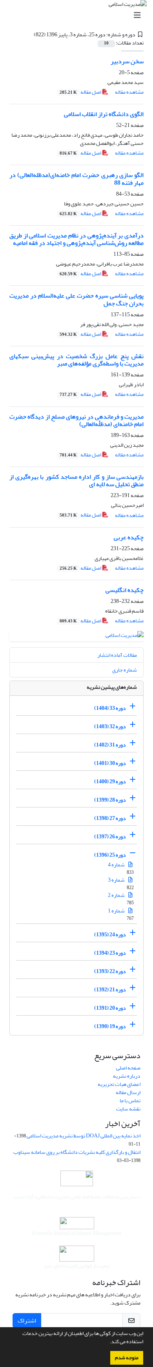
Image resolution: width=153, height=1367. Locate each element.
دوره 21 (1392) (110, 989)
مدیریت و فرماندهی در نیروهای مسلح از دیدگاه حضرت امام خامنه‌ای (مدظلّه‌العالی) (76, 420)
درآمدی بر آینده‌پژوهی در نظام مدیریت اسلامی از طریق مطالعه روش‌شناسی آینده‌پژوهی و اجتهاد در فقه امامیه (76, 239)
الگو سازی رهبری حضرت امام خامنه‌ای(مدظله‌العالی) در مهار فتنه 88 (76, 178)
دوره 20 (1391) (110, 1008)
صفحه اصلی (128, 1067)
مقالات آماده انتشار (117, 655)
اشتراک (27, 1320)
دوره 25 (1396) (110, 855)
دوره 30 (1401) (110, 763)
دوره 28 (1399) (110, 800)
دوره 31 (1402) (110, 745)
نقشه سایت (128, 1108)
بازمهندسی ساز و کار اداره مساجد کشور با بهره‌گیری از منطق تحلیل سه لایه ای (76, 480)
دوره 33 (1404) (110, 708)
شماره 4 (117, 864)
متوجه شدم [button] (126, 1357)
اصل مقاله (81, 92)
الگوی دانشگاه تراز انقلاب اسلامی (104, 114)
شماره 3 (117, 880)
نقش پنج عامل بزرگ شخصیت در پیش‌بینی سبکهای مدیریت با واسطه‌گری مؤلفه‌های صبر (76, 359)
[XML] (29, 34)
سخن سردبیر (127, 61)
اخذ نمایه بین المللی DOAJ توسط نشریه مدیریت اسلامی (83, 1135)
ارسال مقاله (128, 1092)
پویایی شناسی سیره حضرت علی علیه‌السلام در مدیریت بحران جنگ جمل (76, 299)
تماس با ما (130, 1100)
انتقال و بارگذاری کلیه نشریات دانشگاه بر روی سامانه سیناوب (76, 1152)
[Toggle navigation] (79, 15)
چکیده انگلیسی (125, 590)
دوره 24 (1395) (110, 934)
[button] (107, 1342)
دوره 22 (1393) (110, 971)
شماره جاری (124, 670)
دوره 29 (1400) (110, 781)
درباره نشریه (126, 1076)
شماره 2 (117, 895)
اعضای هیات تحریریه (119, 1084)
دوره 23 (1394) (110, 953)
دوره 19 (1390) (110, 1026)
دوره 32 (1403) (110, 726)
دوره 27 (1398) (110, 818)
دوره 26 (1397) (110, 836)
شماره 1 (117, 910)
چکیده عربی (129, 537)
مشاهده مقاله (129, 92)
